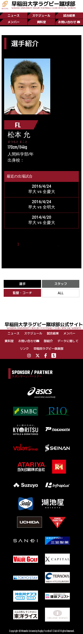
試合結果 (69, 15)
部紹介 (48, 341)
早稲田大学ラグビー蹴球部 (44, 4)
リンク (24, 348)
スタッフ (60, 284)
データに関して (67, 341)
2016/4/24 (41, 186)
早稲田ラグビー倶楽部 (48, 348)
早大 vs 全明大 (41, 207)
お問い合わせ (67, 22)
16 (64, 244)
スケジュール (41, 15)
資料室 (41, 22)
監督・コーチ (22, 293)
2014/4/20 (41, 217)
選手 (22, 284)
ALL (61, 293)
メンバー (14, 22)
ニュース (14, 15)
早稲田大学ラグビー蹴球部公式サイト (44, 325)
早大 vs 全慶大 (41, 191)
